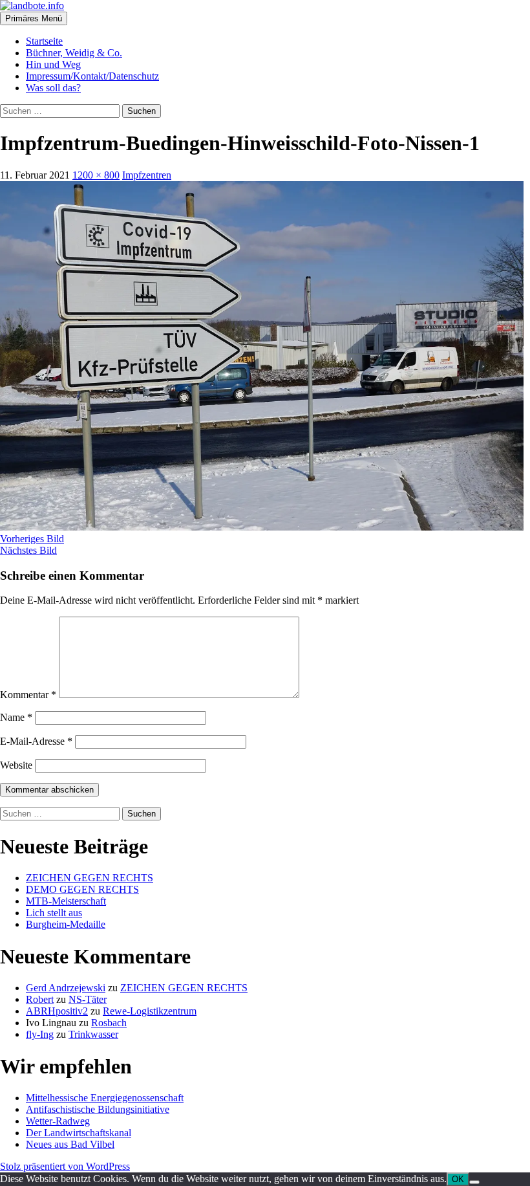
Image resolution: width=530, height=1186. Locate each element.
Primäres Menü (33, 18)
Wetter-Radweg (58, 1120)
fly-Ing (40, 1034)
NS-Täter (88, 999)
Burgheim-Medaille (65, 924)
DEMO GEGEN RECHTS (82, 889)
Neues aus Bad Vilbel (70, 1144)
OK (458, 1179)
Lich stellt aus (54, 912)
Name (16, 717)
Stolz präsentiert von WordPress (65, 1166)
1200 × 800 (96, 175)
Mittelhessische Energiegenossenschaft (105, 1097)
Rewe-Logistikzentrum (149, 1010)
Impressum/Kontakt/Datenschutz (92, 76)
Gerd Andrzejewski (65, 987)
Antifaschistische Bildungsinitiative (97, 1109)
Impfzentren (146, 175)
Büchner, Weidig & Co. (74, 52)
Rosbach (109, 1022)
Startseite (44, 41)
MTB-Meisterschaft (66, 900)
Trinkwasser (93, 1034)
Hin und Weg (53, 64)
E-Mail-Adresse (36, 741)
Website (16, 765)
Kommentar (28, 694)
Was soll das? (53, 87)
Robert (40, 999)
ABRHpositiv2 (57, 1010)
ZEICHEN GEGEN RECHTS (89, 877)
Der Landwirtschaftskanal (78, 1132)
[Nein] (474, 1182)
